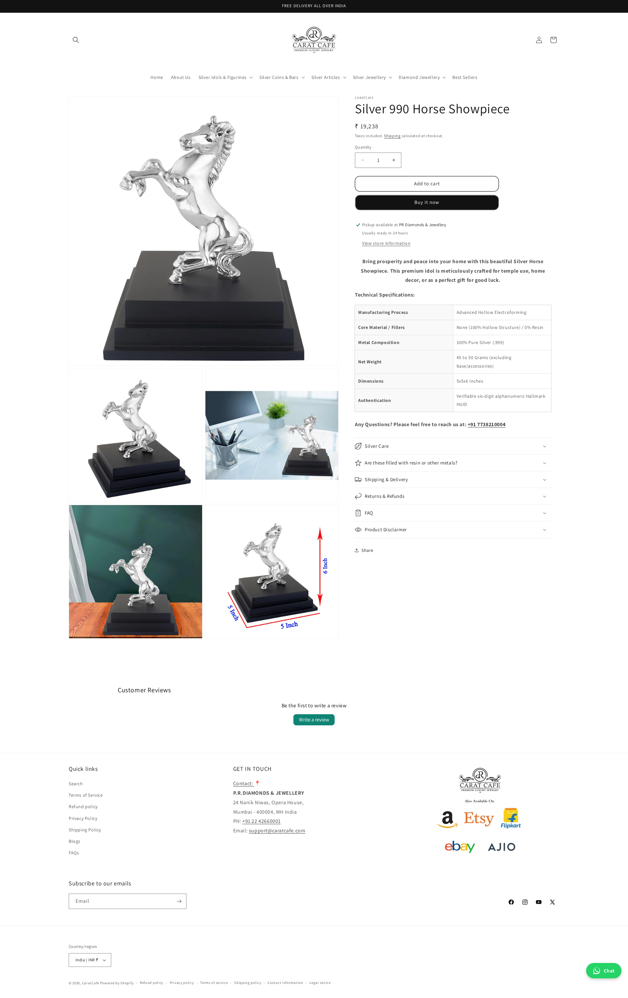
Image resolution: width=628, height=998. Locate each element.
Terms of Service (86, 795)
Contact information (285, 982)
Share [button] (367, 550)
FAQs (74, 853)
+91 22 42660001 (261, 821)
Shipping (392, 135)
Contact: (243, 783)
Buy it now (426, 202)
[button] (76, 40)
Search (76, 784)
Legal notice (319, 982)
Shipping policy (247, 982)
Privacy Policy (83, 818)
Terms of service (214, 982)
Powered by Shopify (117, 983)
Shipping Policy (85, 830)
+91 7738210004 (486, 424)
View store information (386, 243)
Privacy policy (182, 982)
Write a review (314, 719)
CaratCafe (90, 983)
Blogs (74, 841)
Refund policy (83, 806)
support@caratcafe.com (277, 830)
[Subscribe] (179, 901)
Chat (609, 971)
